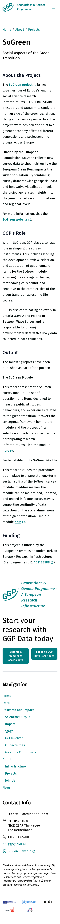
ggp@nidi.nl (17, 844)
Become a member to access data (15, 656)
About (7, 759)
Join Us (10, 780)
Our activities (15, 745)
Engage (8, 731)
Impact (10, 724)
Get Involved (14, 738)
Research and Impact (18, 710)
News (7, 787)
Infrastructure (15, 766)
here (6, 451)
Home (7, 29)
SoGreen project (20, 85)
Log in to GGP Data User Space (44, 654)
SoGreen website (15, 219)
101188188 (42, 562)
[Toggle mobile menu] (53, 7)
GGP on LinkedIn (19, 851)
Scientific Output (17, 717)
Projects (34, 29)
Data (6, 703)
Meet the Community (20, 752)
